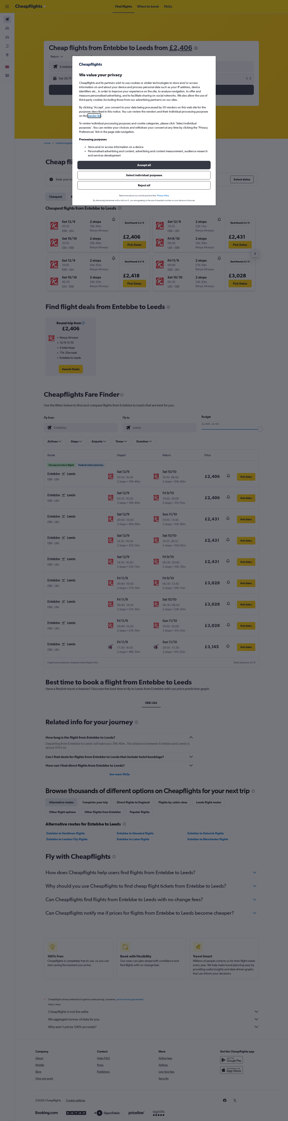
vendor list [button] (94, 115)
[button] (144, 165)
